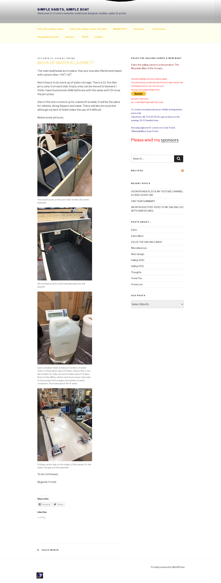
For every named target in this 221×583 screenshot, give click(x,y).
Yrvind (70, 58)
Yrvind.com (137, 284)
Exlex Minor (50, 550)
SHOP (85, 36)
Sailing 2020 (137, 260)
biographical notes (48, 36)
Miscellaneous (139, 248)
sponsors (170, 140)
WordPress (178, 567)
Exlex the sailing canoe (50, 29)
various (69, 36)
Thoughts (136, 272)
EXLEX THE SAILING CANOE (146, 242)
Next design (137, 254)
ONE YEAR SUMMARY (143, 201)
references (158, 29)
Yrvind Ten (136, 278)
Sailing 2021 (137, 266)
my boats (138, 29)
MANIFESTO (120, 29)
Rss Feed (137, 170)
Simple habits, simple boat (63, 9)
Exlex (134, 229)
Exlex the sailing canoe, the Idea (88, 29)
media (98, 36)
